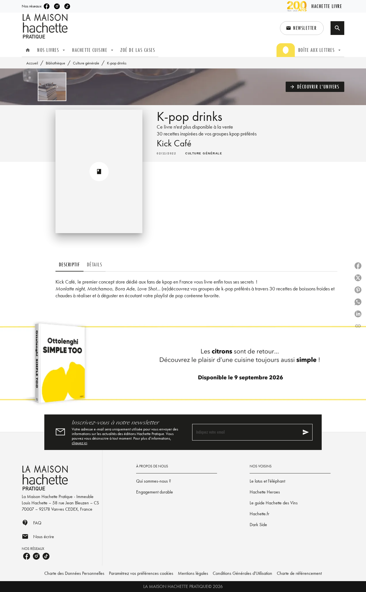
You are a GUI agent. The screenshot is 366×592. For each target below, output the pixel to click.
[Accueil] (46, 26)
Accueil (32, 63)
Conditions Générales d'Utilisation (242, 573)
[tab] (28, 50)
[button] (302, 28)
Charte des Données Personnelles (74, 573)
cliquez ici (79, 442)
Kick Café (174, 143)
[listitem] (46, 6)
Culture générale (86, 63)
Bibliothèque (55, 63)
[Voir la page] (183, 365)
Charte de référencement (299, 573)
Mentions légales (193, 573)
